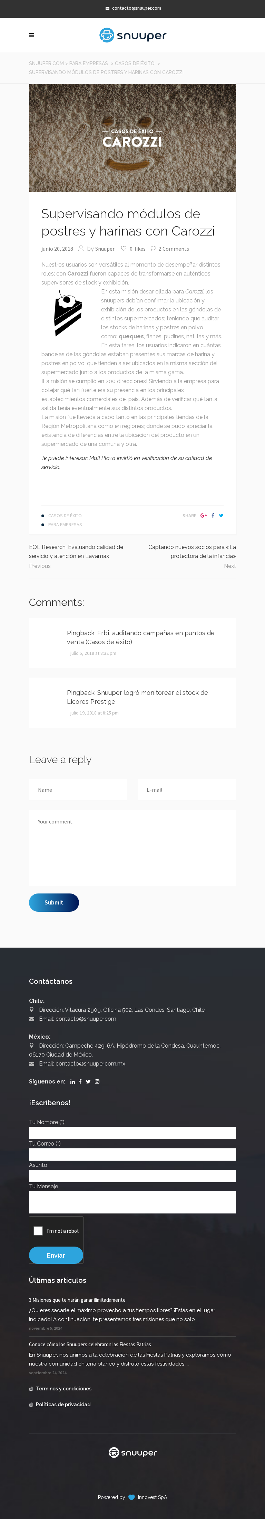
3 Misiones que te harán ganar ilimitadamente (77, 1300)
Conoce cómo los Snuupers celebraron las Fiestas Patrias (90, 1344)
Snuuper (105, 248)
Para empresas (88, 63)
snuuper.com (46, 63)
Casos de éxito (135, 63)
